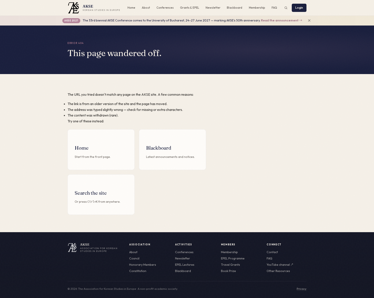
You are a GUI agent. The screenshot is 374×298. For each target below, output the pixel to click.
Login (299, 7)
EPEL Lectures (184, 265)
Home (131, 7)
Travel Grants (230, 265)
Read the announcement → (281, 20)
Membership (257, 7)
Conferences (165, 7)
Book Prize (228, 271)
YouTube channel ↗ (280, 265)
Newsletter (213, 7)
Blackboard (234, 7)
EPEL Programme (233, 258)
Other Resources (278, 271)
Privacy (301, 288)
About (146, 7)
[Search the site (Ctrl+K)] (286, 7)
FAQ (274, 7)
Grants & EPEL (189, 7)
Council (134, 258)
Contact (272, 252)
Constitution (137, 271)
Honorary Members (142, 265)
